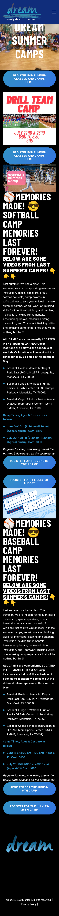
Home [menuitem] (29, 860)
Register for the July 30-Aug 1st (29, 481)
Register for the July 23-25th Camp (29, 808)
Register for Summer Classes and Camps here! (29, 79)
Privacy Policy (28, 904)
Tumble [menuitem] (29, 872)
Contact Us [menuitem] (29, 878)
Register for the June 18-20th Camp (29, 462)
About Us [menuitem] (29, 884)
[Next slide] (51, 119)
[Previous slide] (7, 119)
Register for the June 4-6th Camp (30, 789)
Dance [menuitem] (29, 866)
